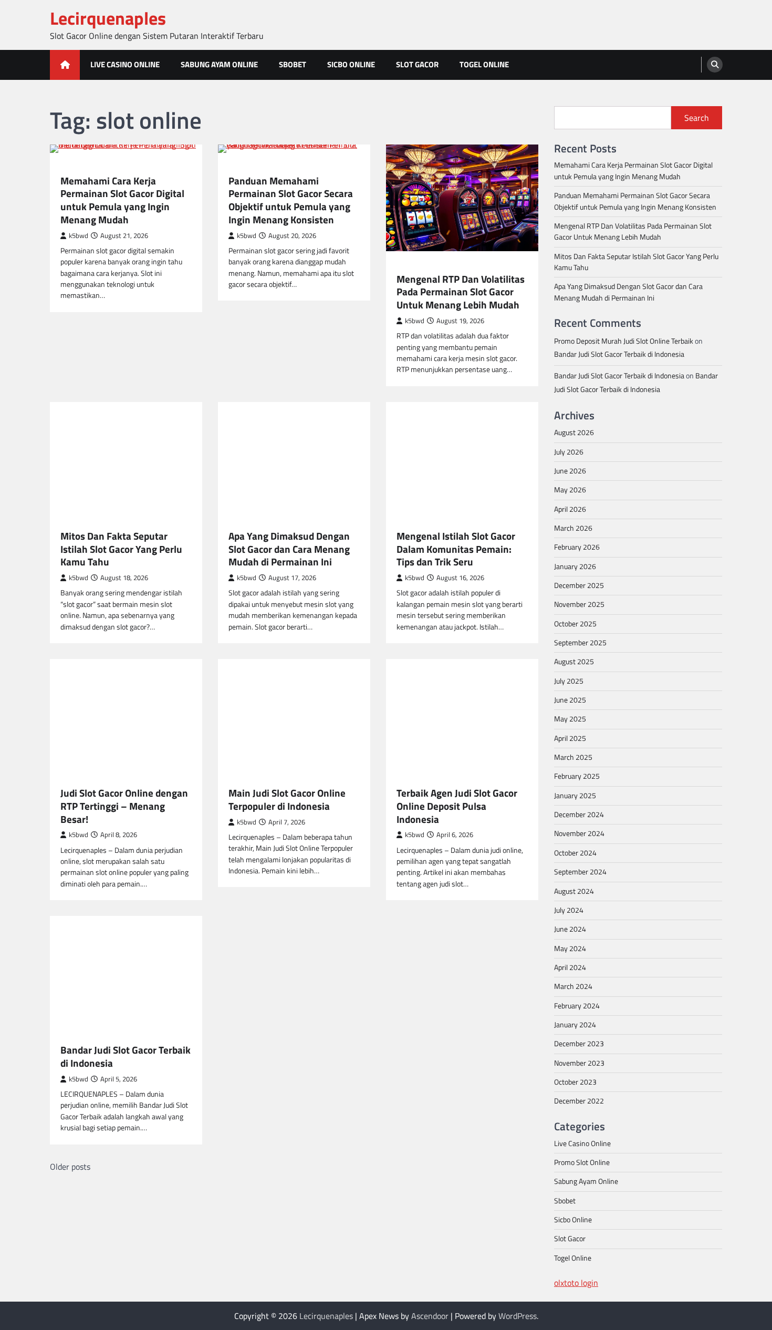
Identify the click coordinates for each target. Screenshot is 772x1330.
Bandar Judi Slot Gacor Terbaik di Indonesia (125, 1057)
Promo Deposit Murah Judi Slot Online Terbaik (623, 341)
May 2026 (570, 490)
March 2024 (573, 986)
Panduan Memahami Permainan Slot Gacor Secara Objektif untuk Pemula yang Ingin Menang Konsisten (290, 200)
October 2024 (575, 853)
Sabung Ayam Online (219, 64)
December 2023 (579, 1043)
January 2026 (575, 566)
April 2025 (570, 738)
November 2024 (579, 833)
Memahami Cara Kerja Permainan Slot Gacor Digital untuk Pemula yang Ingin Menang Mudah (122, 200)
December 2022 (579, 1101)
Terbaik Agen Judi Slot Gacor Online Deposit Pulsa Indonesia (457, 806)
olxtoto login (576, 1282)
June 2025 (570, 700)
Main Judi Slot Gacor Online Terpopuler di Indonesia (287, 800)
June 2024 (570, 929)
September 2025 (580, 642)
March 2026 (573, 528)
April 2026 (570, 509)
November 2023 (579, 1063)
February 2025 (577, 776)
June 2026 (570, 471)
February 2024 (577, 1006)
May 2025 (570, 719)
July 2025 (568, 681)
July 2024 (568, 910)
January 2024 (575, 1024)
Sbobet (292, 64)
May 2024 (570, 948)
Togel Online (484, 64)
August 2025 (574, 661)
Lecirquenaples (108, 18)
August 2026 (574, 432)
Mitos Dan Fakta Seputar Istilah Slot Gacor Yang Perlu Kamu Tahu (121, 549)
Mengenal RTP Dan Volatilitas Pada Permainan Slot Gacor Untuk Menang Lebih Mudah (461, 292)
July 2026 (568, 452)
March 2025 (573, 757)
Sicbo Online (351, 64)
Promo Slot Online (582, 1162)
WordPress (517, 1316)
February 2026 (577, 547)
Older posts (70, 1166)
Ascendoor (429, 1316)
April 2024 (570, 967)
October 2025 (575, 624)
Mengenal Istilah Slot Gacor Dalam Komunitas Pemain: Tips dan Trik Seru (456, 549)
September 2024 (580, 872)
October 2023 (575, 1082)
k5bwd (78, 236)
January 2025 (575, 795)
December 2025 (579, 585)
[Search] (715, 65)
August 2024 (574, 891)
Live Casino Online (125, 64)
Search (696, 117)
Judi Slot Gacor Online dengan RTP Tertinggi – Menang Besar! (124, 806)
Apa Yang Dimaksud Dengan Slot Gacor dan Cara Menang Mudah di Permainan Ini (289, 549)
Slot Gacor (417, 64)
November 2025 (579, 604)
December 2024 (579, 814)
